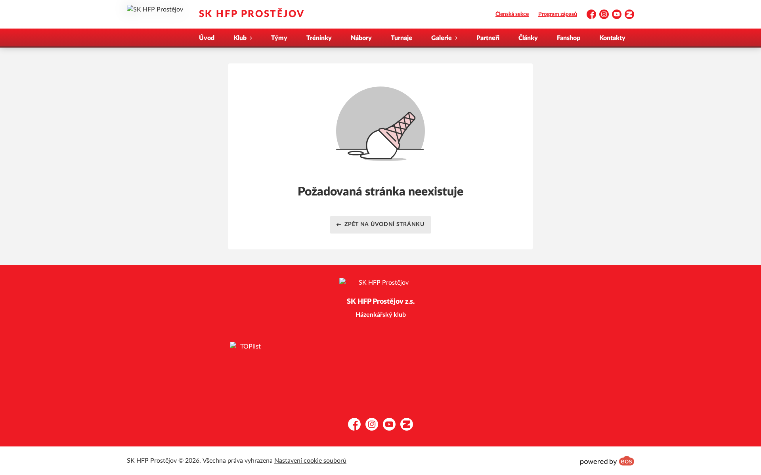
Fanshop (568, 38)
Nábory (361, 38)
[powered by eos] (607, 460)
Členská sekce (512, 14)
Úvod (206, 38)
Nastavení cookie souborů (310, 461)
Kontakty (612, 38)
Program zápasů (557, 14)
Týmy (279, 38)
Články (528, 38)
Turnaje (401, 38)
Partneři (487, 38)
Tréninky (319, 38)
